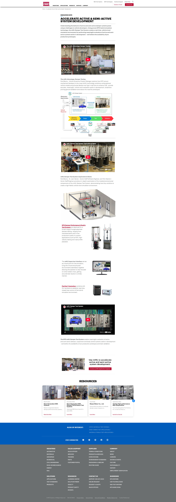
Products (72, 5)
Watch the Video (47, 414)
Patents (70, 490)
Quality (70, 484)
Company (85, 5)
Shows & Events (115, 459)
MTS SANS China (115, 487)
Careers (113, 457)
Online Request (94, 482)
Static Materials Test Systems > (99, 427)
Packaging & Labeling (96, 462)
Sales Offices (72, 451)
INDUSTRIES (51, 448)
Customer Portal (74, 462)
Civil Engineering (53, 462)
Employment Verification (119, 470)
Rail (48, 470)
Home (43, 9)
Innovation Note (66, 15)
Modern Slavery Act (112, 497)
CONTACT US (93, 476)
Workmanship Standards (97, 459)
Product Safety (73, 487)
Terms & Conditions (96, 451)
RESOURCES (72, 476)
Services (78, 5)
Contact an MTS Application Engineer (100, 368)
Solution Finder (118, 4)
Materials (50, 454)
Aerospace (50, 457)
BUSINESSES (114, 476)
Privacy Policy (80, 497)
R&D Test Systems (116, 484)
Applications (64, 5)
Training (71, 457)
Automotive (51, 451)
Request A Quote (95, 484)
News (112, 454)
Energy (49, 468)
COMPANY (113, 448)
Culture (113, 462)
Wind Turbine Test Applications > (100, 429)
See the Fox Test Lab (117, 414)
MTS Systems (114, 479)
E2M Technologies (116, 482)
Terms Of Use (89, 497)
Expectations (93, 457)
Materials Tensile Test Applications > (101, 432)
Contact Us (129, 4)
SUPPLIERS (93, 448)
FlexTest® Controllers (69, 286)
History (112, 468)
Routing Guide (94, 465)
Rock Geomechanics (54, 465)
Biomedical (51, 459)
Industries (56, 5)
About (112, 451)
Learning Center (73, 479)
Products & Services (96, 454)
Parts (70, 459)
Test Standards (52, 482)
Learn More (69, 414)
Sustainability (115, 465)
